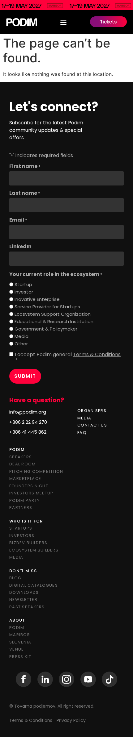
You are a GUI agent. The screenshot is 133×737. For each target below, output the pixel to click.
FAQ (82, 432)
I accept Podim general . (68, 357)
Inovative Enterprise (37, 299)
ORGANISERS (91, 411)
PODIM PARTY (24, 500)
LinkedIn (20, 246)
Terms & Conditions (97, 354)
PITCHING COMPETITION (36, 471)
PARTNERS (20, 507)
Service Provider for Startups (47, 306)
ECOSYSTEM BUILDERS (33, 550)
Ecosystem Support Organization (53, 314)
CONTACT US (92, 425)
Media (21, 336)
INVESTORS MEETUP (31, 493)
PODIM (16, 628)
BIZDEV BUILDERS (28, 543)
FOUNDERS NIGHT (28, 486)
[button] (63, 22)
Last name (24, 193)
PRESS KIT (20, 657)
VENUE (16, 649)
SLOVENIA (20, 642)
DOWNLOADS (24, 592)
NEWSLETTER (23, 599)
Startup (23, 284)
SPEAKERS (20, 457)
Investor (24, 291)
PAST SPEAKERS (27, 607)
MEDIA (84, 418)
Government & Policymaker (46, 329)
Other (21, 343)
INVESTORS (22, 536)
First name (25, 166)
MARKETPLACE (25, 478)
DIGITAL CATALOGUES (33, 585)
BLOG (15, 578)
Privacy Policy (71, 720)
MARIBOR (19, 635)
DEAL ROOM (22, 464)
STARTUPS (20, 528)
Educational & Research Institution (54, 321)
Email (18, 220)
